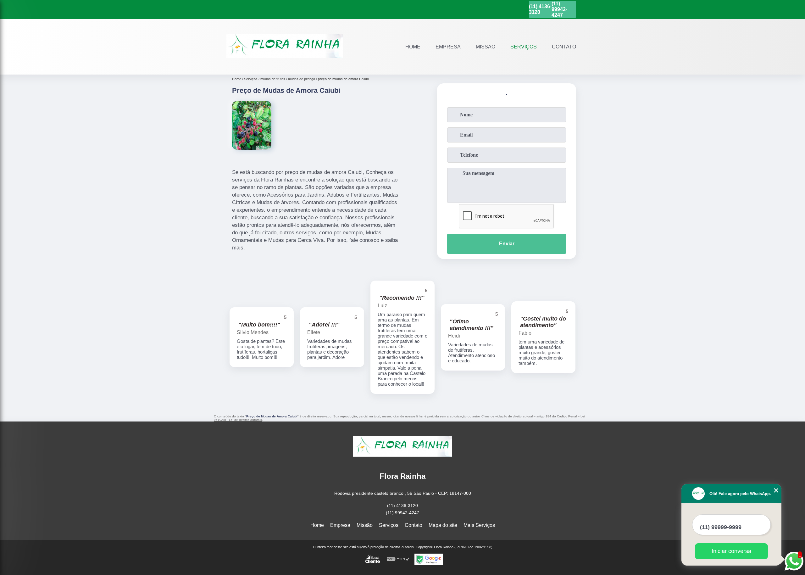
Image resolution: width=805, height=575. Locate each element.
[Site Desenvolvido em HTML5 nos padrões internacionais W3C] (398, 559)
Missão (485, 46)
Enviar (506, 243)
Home (412, 46)
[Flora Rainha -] (284, 66)
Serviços (523, 46)
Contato (564, 46)
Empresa (448, 46)
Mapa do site (443, 525)
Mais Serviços (479, 525)
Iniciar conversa (731, 551)
